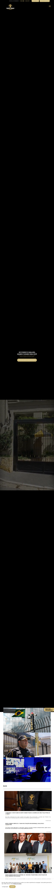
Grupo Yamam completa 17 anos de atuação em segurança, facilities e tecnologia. (24, 824)
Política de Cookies (17, 883)
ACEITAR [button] (12, 886)
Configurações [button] (5, 886)
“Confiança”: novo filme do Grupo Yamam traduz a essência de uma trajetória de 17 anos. (27, 813)
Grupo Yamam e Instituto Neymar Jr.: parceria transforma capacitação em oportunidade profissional (26, 875)
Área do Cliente (35, 0)
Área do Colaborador (44, 0)
